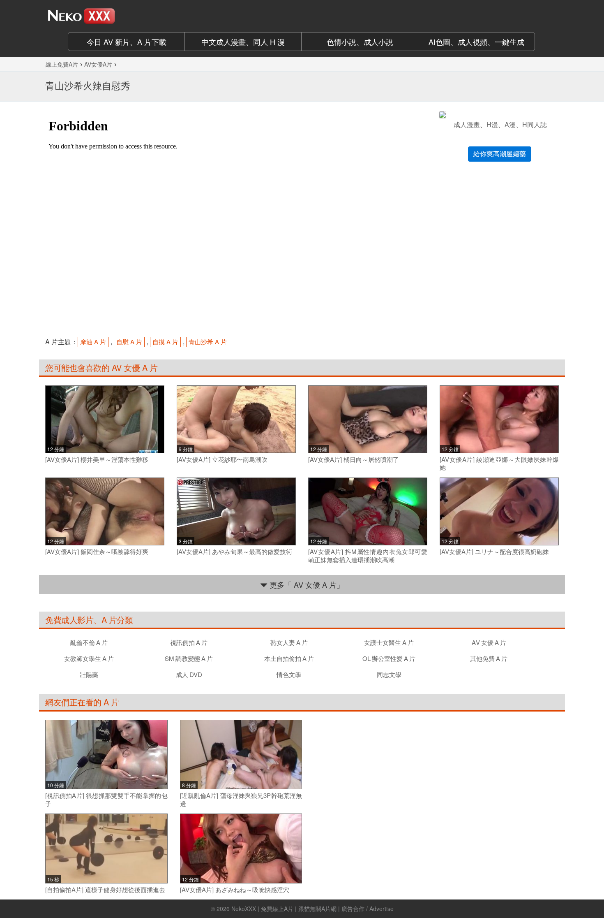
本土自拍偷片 (289, 658)
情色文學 (289, 674)
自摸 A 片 (165, 341)
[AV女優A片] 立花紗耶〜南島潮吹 (222, 459)
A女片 (489, 642)
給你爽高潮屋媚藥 (499, 153)
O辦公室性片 (388, 658)
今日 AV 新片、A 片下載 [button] (126, 41)
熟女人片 (289, 642)
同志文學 (389, 674)
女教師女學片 (89, 658)
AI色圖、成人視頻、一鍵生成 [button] (476, 41)
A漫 (510, 124)
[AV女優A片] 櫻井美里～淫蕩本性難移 (96, 459)
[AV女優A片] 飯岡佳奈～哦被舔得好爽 (96, 551)
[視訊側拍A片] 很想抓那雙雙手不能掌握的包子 (106, 799)
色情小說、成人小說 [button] (360, 41)
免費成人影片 (69, 620)
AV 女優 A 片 (133, 367)
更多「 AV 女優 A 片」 (305, 584)
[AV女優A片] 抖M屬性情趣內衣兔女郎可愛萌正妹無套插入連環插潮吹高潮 (367, 555)
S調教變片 (189, 658)
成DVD (189, 674)
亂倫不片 (89, 642)
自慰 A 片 (129, 341)
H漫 (492, 124)
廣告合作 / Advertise (367, 908)
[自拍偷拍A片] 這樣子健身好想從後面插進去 (105, 890)
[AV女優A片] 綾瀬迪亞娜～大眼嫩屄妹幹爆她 (499, 463)
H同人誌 (534, 124)
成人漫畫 (467, 124)
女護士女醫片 (389, 642)
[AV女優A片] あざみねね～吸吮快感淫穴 (234, 890)
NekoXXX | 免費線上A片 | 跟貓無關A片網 (284, 908)
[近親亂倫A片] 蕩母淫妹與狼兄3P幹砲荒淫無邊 (241, 799)
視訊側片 (188, 642)
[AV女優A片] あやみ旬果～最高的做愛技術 (234, 551)
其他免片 (488, 658)
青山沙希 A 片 (208, 341)
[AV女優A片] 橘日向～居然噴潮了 (353, 459)
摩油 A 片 (93, 341)
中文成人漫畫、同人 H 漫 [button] (243, 41)
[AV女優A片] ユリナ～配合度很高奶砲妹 (494, 551)
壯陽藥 (89, 674)
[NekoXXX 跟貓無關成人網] (104, 16)
